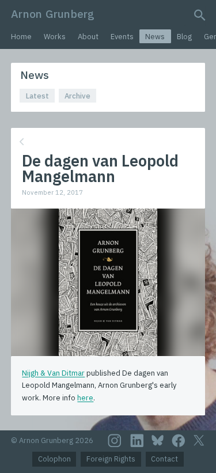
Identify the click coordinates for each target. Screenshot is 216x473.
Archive (77, 96)
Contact (164, 459)
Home (21, 36)
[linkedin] (137, 440)
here (85, 398)
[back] (107, 142)
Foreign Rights (110, 459)
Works (55, 36)
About (88, 36)
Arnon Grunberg (52, 13)
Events (122, 36)
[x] (198, 440)
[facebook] (178, 440)
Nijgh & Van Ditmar (53, 373)
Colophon (54, 459)
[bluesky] (157, 440)
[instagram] (114, 440)
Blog (184, 36)
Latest (37, 96)
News (155, 36)
